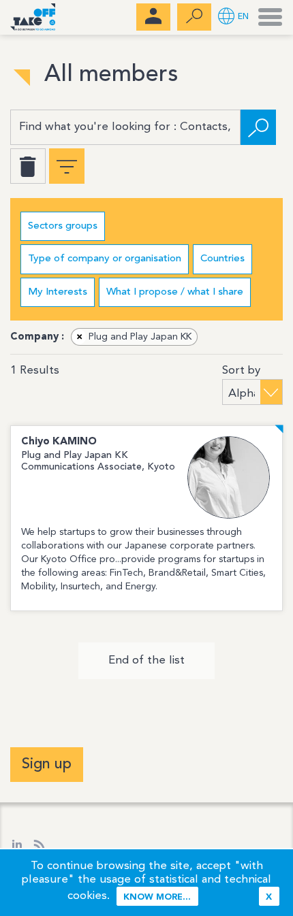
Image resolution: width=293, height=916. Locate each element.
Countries (222, 259)
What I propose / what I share (174, 292)
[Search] (258, 127)
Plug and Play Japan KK (134, 337)
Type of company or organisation (104, 259)
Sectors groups (62, 226)
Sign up (47, 764)
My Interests (57, 292)
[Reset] (28, 166)
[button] (233, 17)
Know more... (157, 897)
